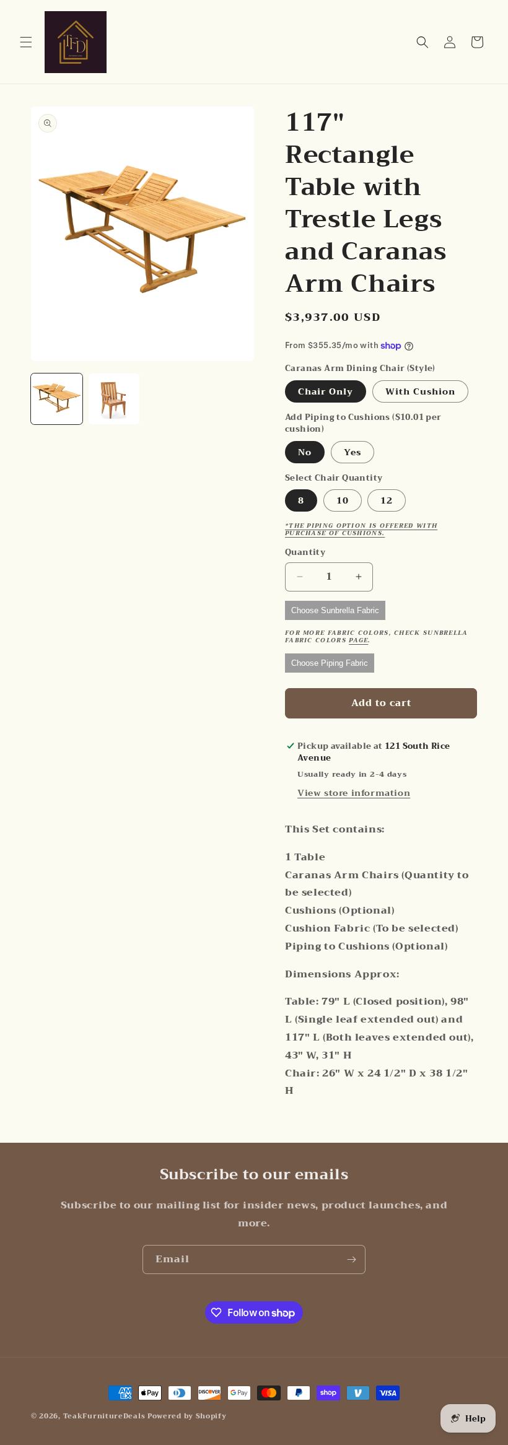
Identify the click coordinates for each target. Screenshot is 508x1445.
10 (342, 500)
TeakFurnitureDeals (104, 1416)
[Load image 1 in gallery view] (56, 399)
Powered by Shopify (187, 1416)
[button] (26, 42)
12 (386, 500)
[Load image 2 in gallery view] (114, 399)
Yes (352, 452)
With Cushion (420, 391)
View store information (353, 792)
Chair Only (325, 391)
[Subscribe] (351, 1259)
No (305, 452)
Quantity (305, 552)
